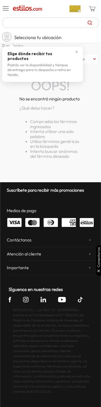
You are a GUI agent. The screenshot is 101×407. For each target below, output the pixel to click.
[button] (6, 8)
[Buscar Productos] (89, 22)
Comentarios (99, 257)
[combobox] (50, 22)
